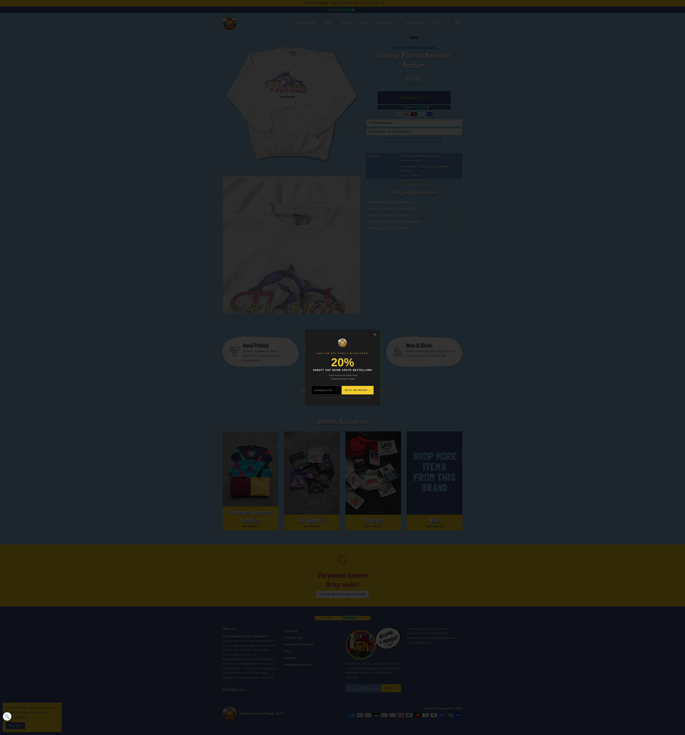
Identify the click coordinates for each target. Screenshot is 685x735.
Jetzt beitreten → (357, 390)
